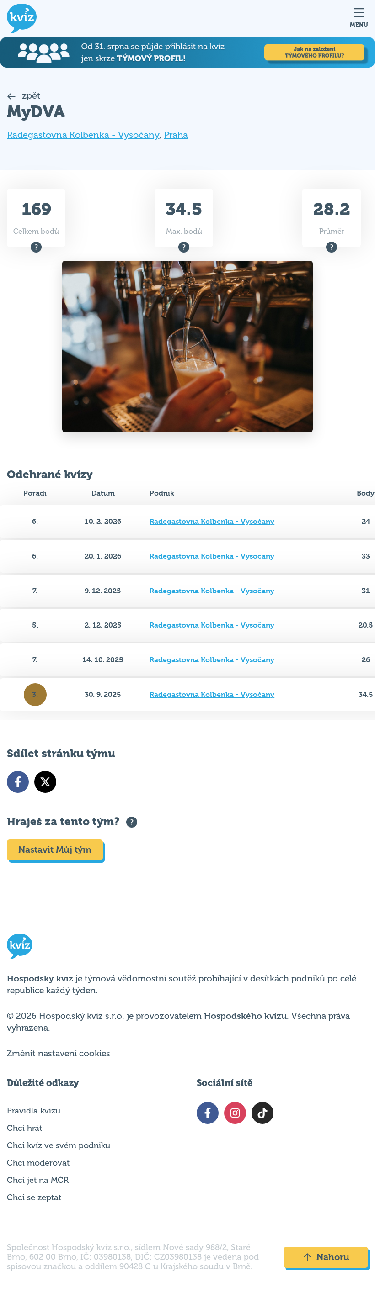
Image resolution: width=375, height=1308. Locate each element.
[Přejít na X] (45, 782)
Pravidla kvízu (33, 1110)
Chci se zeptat (34, 1197)
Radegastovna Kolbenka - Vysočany (83, 135)
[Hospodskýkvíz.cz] (22, 18)
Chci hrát (24, 1128)
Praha (176, 135)
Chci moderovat (38, 1162)
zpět (30, 95)
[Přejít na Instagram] (235, 1113)
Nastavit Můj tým (54, 849)
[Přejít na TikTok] (262, 1113)
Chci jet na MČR (38, 1180)
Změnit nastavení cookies (58, 1054)
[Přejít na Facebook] (18, 782)
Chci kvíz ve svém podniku (58, 1145)
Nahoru (332, 1257)
